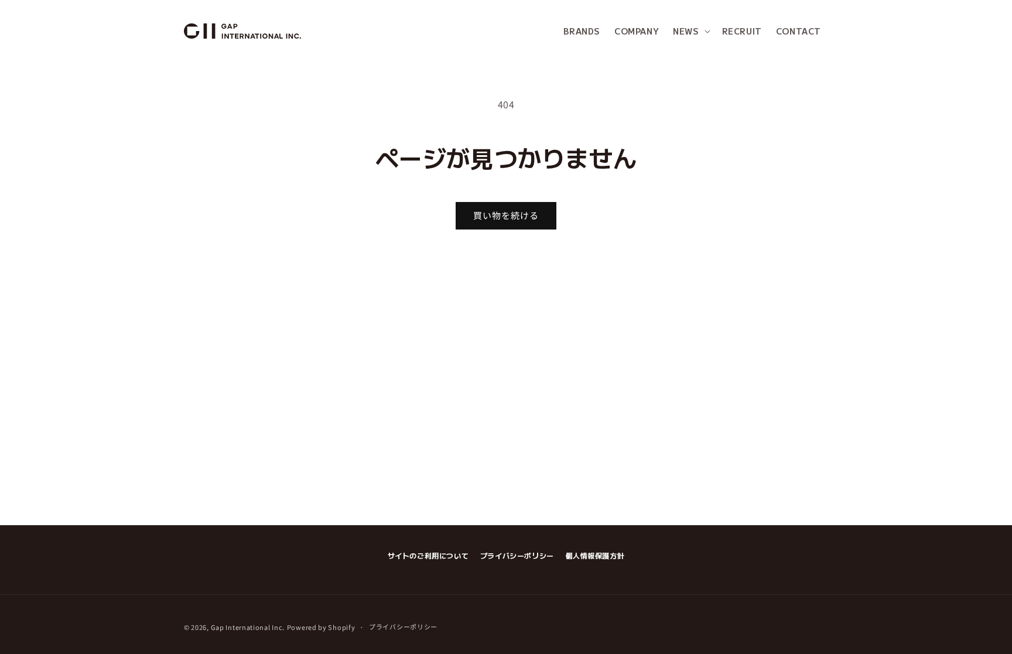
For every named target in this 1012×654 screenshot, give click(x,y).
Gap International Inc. (248, 627)
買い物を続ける (506, 215)
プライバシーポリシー (517, 555)
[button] (690, 31)
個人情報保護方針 (595, 555)
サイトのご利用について (428, 555)
